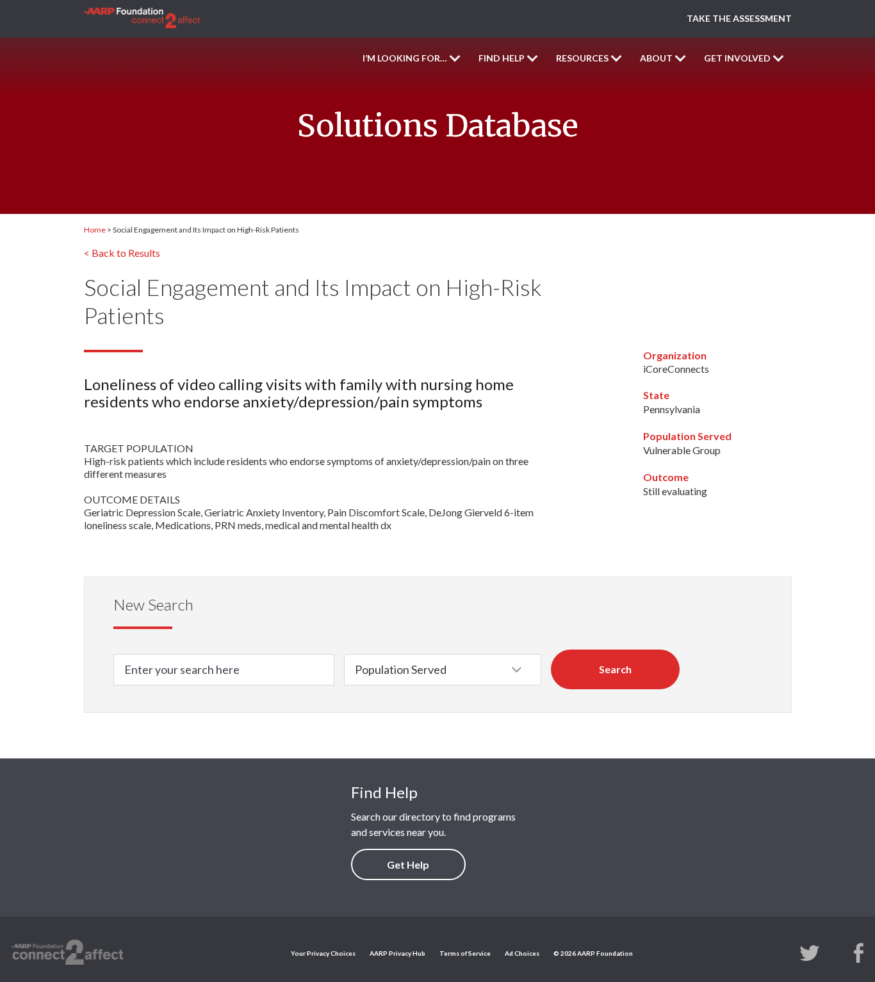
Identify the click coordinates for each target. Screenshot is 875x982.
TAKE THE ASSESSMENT (739, 18)
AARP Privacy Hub (397, 953)
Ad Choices (522, 953)
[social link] (809, 952)
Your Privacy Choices (323, 953)
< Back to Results (122, 253)
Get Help (408, 864)
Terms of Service (465, 953)
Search (615, 669)
